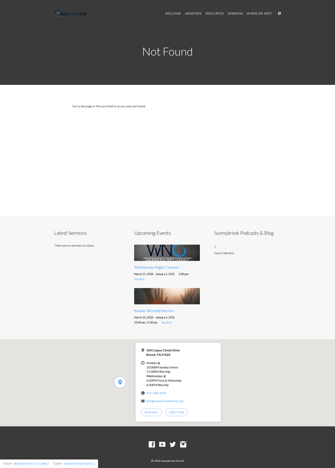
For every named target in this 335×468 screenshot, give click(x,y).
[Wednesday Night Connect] (167, 258)
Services (139, 279)
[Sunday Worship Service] (167, 301)
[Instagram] (183, 444)
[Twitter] (173, 444)
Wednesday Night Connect (156, 267)
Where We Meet (259, 13)
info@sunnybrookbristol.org (164, 401)
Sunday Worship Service (154, 310)
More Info (151, 412)
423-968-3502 (156, 393)
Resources (214, 13)
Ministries (193, 13)
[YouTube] (162, 444)
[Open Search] (279, 13)
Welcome (173, 13)
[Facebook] (152, 444)
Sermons (235, 13)
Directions (176, 412)
